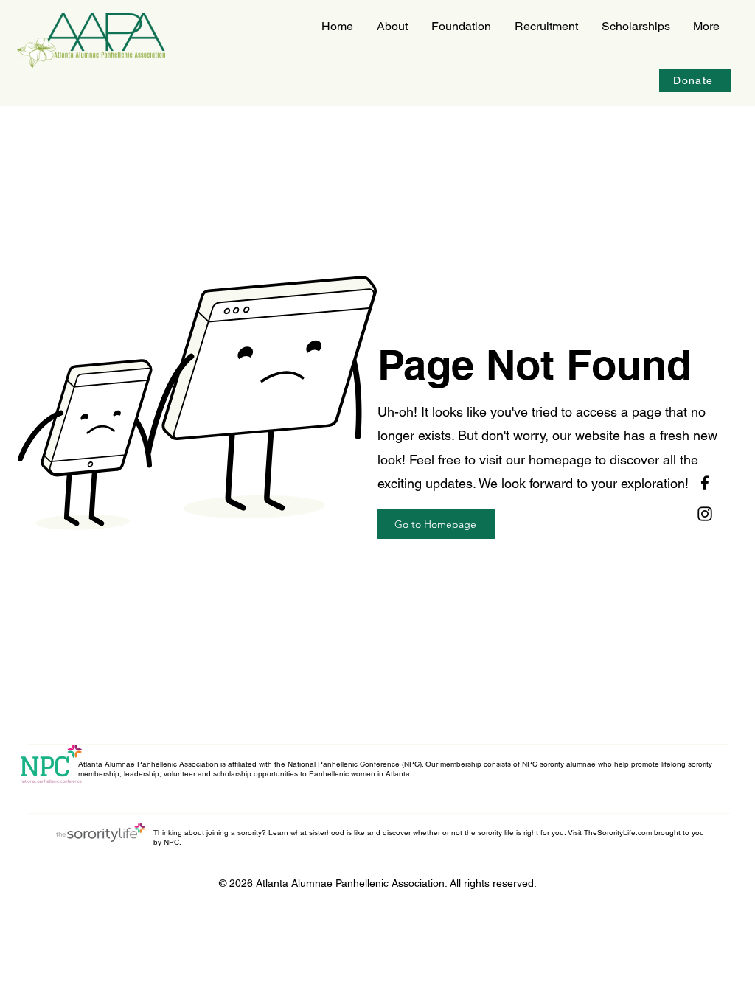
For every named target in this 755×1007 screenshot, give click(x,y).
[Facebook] (704, 482)
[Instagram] (704, 513)
